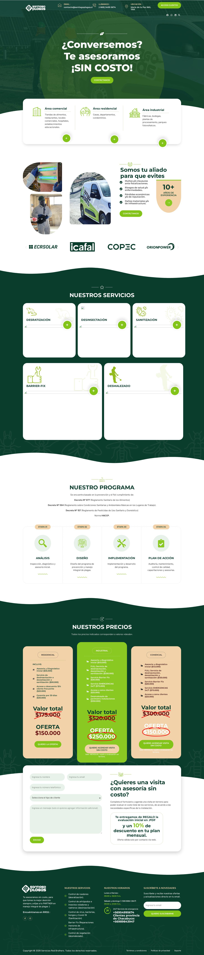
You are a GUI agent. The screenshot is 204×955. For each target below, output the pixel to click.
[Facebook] (167, 15)
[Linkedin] (175, 15)
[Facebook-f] (25, 918)
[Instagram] (171, 15)
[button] (179, 15)
